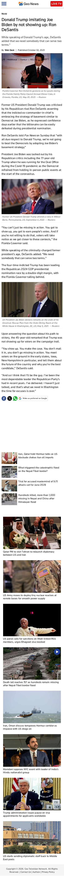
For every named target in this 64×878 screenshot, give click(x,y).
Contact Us (26, 872)
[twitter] (9, 398)
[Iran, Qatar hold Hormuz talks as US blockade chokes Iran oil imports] (9, 458)
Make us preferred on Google (35, 398)
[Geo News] (28, 3)
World (4, 14)
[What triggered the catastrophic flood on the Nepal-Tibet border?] (9, 472)
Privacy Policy (48, 872)
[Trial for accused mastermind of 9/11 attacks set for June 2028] (9, 485)
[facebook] (4, 398)
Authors (36, 872)
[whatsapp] (15, 398)
